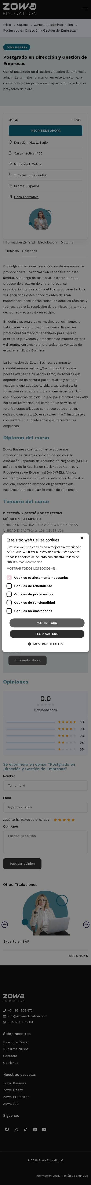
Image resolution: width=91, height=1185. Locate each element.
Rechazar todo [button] (47, 634)
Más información (30, 562)
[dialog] (45, 592)
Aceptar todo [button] (47, 623)
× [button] (81, 538)
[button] (46, 569)
